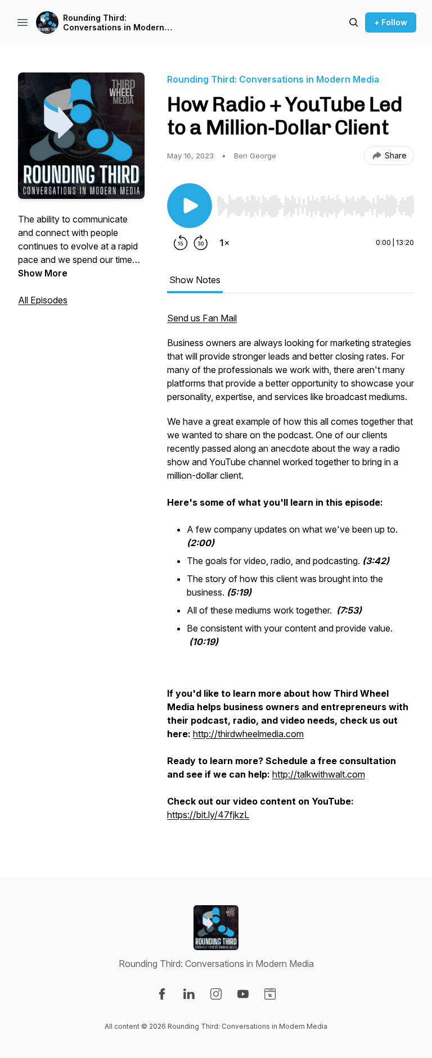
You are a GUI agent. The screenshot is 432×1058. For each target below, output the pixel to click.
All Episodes (43, 300)
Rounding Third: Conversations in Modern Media (113, 23)
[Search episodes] (353, 22)
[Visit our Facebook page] (162, 994)
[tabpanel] (290, 572)
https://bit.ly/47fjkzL (208, 814)
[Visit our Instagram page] (216, 994)
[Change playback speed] (224, 243)
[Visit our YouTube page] (243, 994)
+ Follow (390, 22)
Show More (43, 273)
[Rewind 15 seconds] (180, 243)
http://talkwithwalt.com (318, 774)
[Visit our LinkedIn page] (189, 994)
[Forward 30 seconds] (201, 243)
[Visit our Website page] (270, 994)
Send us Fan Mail (202, 318)
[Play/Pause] (189, 205)
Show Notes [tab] (194, 279)
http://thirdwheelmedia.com (248, 733)
